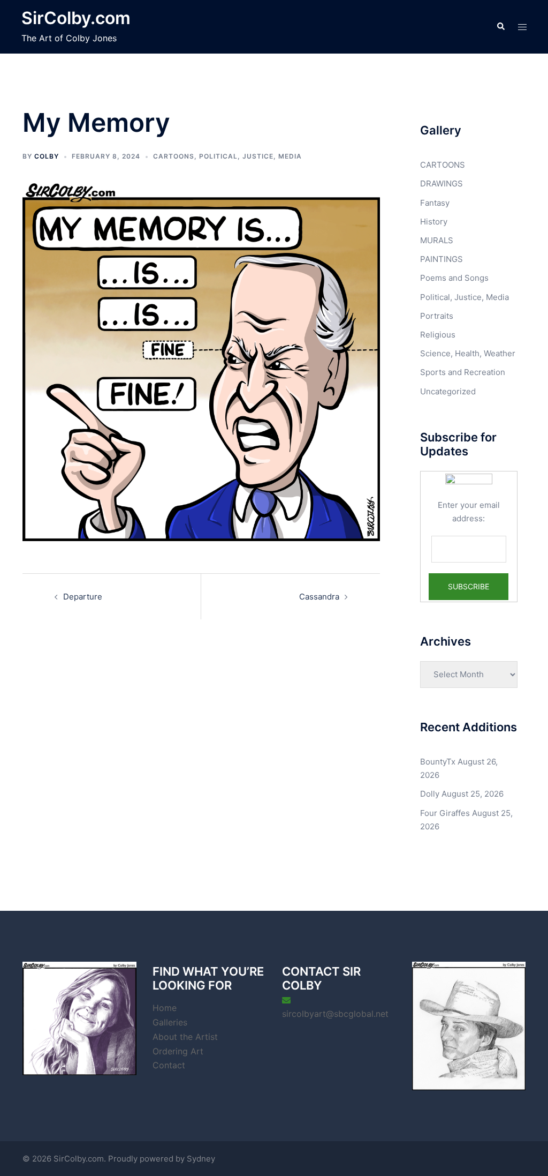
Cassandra (319, 596)
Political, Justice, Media (250, 156)
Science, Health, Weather (467, 353)
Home (165, 1007)
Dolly (429, 794)
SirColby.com (76, 18)
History (433, 221)
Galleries (170, 1022)
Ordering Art (178, 1051)
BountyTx (437, 761)
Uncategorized (448, 391)
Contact (169, 1065)
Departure (82, 596)
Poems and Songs (454, 278)
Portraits (436, 316)
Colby (46, 156)
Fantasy (435, 203)
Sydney (201, 1158)
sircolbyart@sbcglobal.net (335, 1013)
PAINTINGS (441, 259)
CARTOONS (173, 156)
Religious (437, 334)
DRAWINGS (441, 183)
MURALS (436, 240)
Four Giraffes (445, 813)
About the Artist (185, 1036)
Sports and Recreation (462, 372)
